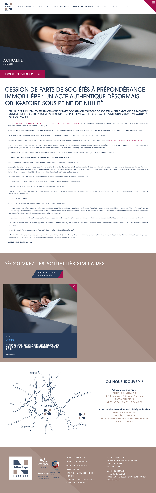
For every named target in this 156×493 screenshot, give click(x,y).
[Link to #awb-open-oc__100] (153, 2)
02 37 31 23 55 (113, 480)
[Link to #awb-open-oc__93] (126, 6)
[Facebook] (35, 74)
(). (125, 140)
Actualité (10, 340)
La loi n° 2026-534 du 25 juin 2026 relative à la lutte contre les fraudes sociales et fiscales (43, 123)
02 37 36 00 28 (113, 466)
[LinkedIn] (39, 74)
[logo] (8, 2)
